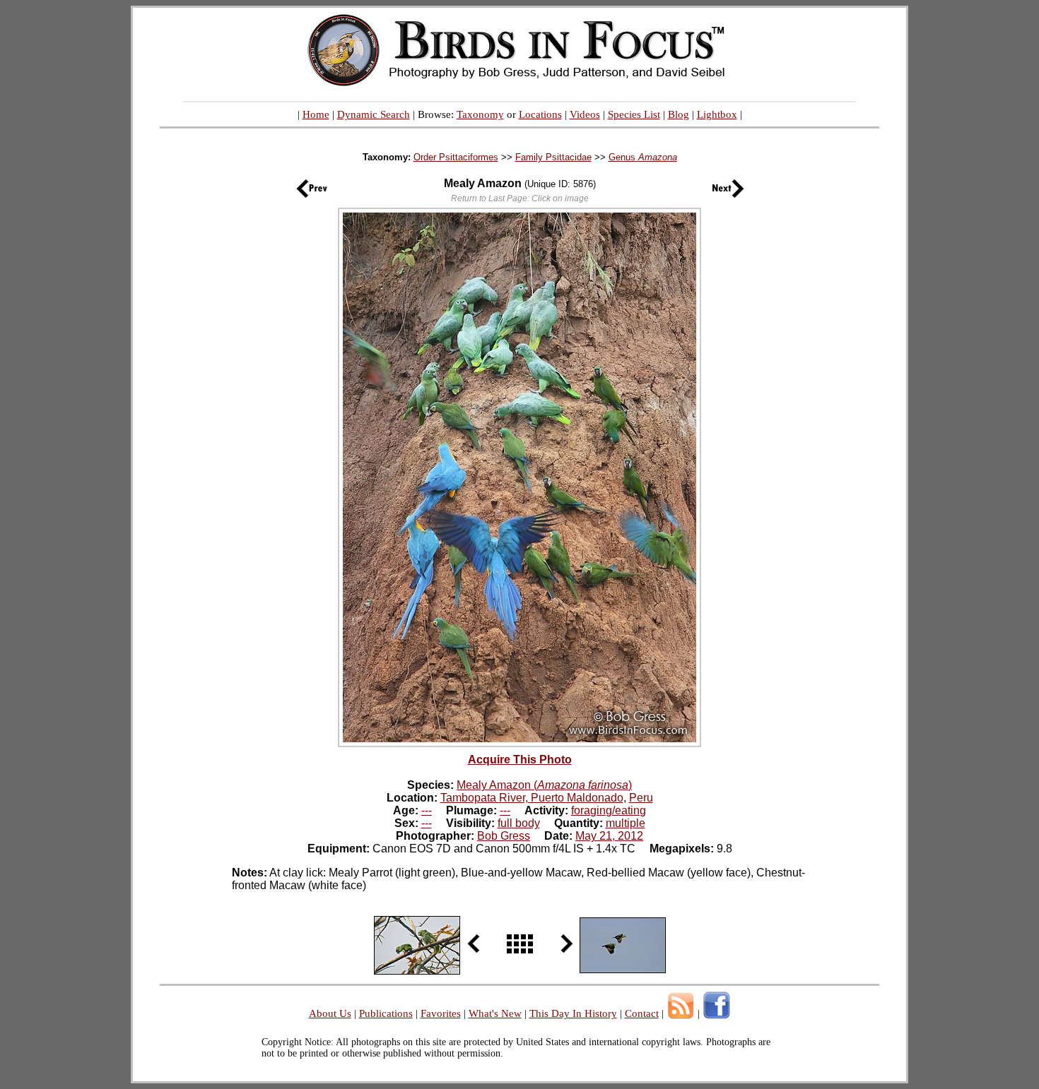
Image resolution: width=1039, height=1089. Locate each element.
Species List (634, 114)
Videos (585, 114)
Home (316, 114)
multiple (625, 823)
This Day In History (573, 1013)
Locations (540, 114)
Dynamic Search (373, 114)
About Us (330, 1013)
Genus (643, 157)
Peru (641, 798)
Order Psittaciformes (455, 157)
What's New (495, 1013)
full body (519, 823)
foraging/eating (608, 810)
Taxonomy (480, 114)
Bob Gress (503, 836)
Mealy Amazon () (544, 785)
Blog (678, 114)
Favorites (441, 1013)
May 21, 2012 (609, 836)
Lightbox (717, 114)
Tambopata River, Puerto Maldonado (531, 798)
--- (426, 810)
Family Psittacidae (553, 157)
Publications (386, 1013)
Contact (642, 1013)
